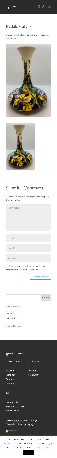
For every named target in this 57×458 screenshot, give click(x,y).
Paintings (10, 374)
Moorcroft (11, 370)
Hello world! (11, 318)
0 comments (11, 38)
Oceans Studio (12, 313)
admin (12, 34)
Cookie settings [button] (43, 447)
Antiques (10, 378)
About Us (33, 370)
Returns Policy (13, 410)
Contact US (34, 374)
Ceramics (10, 383)
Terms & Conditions (16, 406)
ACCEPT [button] (28, 453)
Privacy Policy (13, 402)
